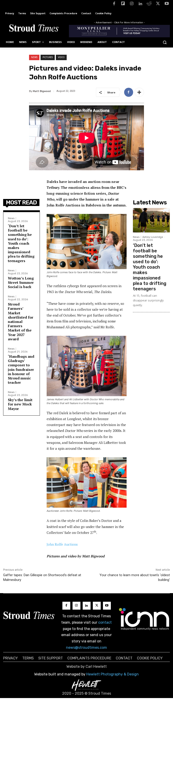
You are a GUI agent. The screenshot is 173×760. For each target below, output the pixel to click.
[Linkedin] (140, 4)
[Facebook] (114, 4)
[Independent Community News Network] (144, 619)
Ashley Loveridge (152, 237)
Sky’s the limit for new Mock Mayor (20, 404)
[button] (164, 42)
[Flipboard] (123, 4)
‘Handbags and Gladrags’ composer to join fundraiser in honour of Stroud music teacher (21, 369)
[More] (139, 92)
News (34, 57)
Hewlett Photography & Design (112, 674)
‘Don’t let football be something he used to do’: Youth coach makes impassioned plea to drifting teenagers (21, 243)
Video (61, 57)
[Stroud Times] (33, 29)
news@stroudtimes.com (86, 647)
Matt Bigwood (42, 91)
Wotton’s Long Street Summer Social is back (21, 282)
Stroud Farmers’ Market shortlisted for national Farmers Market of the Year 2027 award (20, 321)
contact (105, 622)
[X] (158, 4)
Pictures (48, 57)
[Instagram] (131, 4)
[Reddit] (149, 4)
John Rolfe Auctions (62, 544)
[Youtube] (166, 4)
